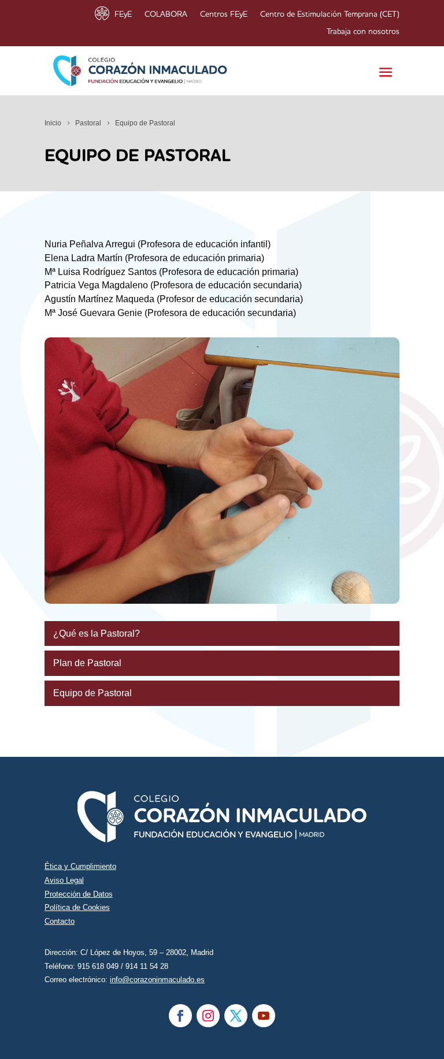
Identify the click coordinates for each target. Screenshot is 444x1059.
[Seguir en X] (235, 1015)
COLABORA (166, 14)
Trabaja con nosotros (363, 32)
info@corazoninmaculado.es (157, 979)
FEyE (123, 14)
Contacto (60, 921)
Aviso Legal (64, 880)
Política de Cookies (77, 907)
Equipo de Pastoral (92, 693)
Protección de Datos (79, 894)
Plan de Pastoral (87, 663)
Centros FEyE (223, 14)
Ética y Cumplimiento (80, 866)
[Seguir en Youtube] (263, 1015)
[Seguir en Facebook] (180, 1015)
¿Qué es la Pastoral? (96, 633)
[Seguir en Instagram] (208, 1015)
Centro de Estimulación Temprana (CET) (329, 14)
